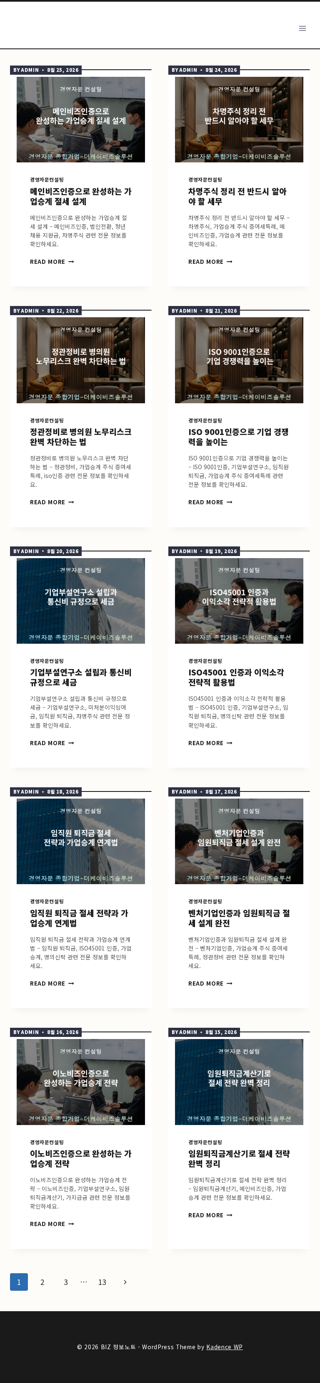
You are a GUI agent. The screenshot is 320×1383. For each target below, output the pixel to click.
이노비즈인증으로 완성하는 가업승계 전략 (81, 1158)
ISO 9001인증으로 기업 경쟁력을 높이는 (238, 437)
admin (30, 69)
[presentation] (81, 119)
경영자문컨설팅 (47, 179)
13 (102, 1282)
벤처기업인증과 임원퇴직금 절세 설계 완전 (239, 918)
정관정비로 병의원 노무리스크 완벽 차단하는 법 (81, 437)
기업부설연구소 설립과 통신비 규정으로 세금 (81, 677)
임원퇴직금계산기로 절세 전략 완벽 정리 (239, 1158)
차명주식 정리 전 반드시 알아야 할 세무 (237, 196)
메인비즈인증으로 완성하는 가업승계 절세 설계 (81, 196)
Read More (50, 261)
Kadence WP (224, 1347)
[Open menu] (302, 28)
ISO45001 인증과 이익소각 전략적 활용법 (236, 677)
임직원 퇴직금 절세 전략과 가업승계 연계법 (79, 918)
